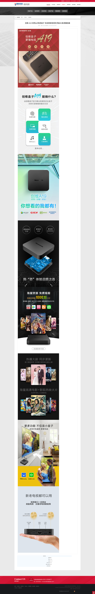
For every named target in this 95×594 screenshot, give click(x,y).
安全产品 (51, 11)
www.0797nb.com (71, 587)
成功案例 (33, 586)
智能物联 (57, 11)
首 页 (22, 17)
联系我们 (37, 586)
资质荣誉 (29, 586)
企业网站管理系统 (73, 586)
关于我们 (18, 586)
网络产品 (30, 11)
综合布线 (44, 11)
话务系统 (64, 11)
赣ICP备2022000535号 (76, 588)
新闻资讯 (22, 586)
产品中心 (25, 17)
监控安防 (37, 11)
